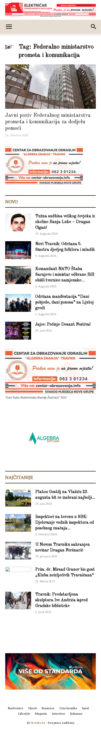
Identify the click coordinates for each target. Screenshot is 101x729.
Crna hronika (68, 708)
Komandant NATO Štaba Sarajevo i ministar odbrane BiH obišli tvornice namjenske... (64, 274)
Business (48, 708)
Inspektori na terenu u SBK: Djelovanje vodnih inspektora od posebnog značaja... (64, 522)
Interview (58, 714)
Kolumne (76, 714)
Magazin (41, 714)
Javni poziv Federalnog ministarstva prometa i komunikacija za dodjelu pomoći (48, 122)
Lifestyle (24, 714)
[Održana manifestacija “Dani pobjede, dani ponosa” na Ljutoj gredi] (18, 303)
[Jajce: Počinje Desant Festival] (18, 331)
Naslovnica (15, 708)
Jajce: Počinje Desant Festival (63, 324)
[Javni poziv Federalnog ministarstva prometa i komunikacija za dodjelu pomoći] (50, 86)
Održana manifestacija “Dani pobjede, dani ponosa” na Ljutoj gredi (64, 302)
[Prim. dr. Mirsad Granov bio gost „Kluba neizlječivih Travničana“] (18, 575)
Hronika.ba (38, 723)
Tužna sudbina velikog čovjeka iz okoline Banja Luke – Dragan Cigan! (65, 222)
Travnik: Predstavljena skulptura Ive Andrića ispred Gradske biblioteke (61, 600)
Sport (85, 708)
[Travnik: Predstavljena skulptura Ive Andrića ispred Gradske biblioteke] (18, 601)
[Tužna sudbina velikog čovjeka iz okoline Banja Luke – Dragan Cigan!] (18, 222)
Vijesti (32, 708)
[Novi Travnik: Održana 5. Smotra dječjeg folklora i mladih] (18, 250)
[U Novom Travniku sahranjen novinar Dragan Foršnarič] (18, 551)
